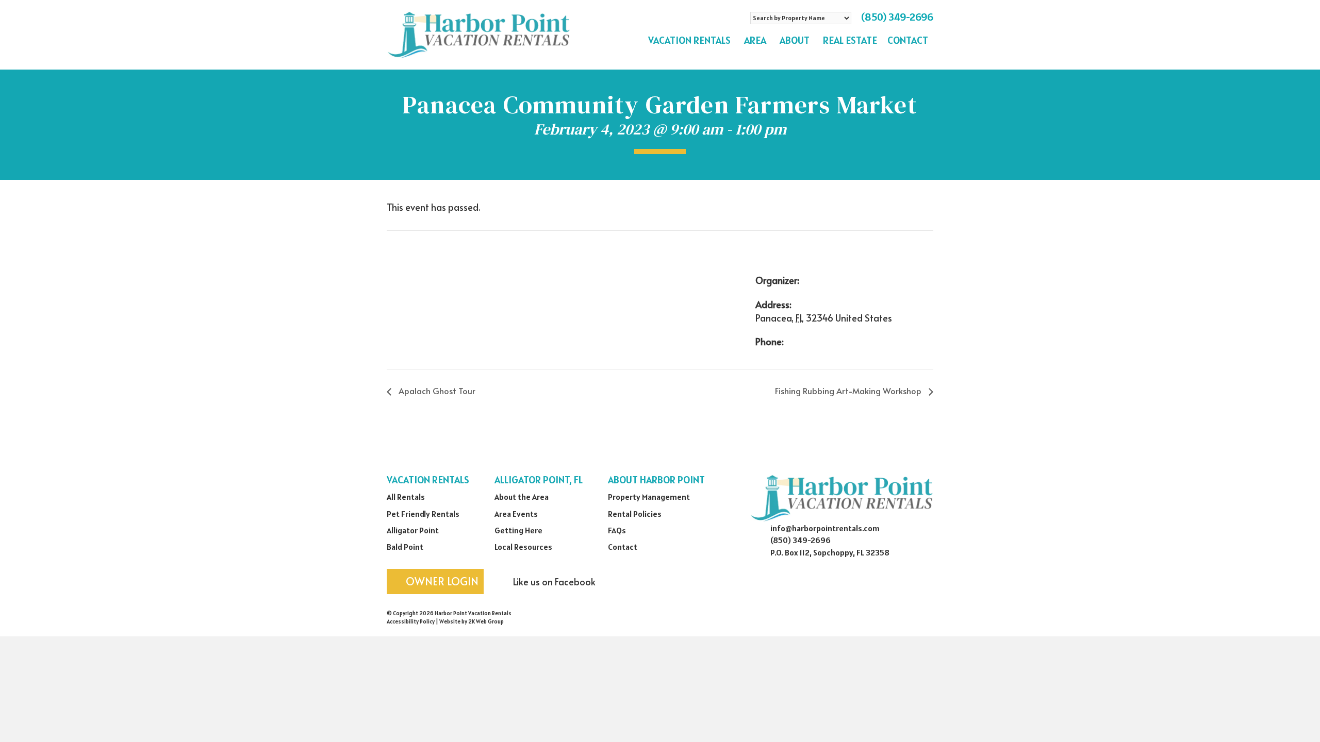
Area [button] (755, 40)
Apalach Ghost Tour (436, 390)
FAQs (617, 530)
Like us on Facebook (553, 581)
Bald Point (405, 547)
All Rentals (406, 497)
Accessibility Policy (411, 621)
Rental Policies (635, 514)
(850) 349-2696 (897, 17)
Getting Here (518, 530)
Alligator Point (413, 530)
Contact (907, 40)
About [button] (795, 40)
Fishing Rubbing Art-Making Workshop (849, 390)
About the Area (521, 497)
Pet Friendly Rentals (423, 514)
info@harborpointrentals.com (825, 528)
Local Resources (523, 547)
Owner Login (440, 581)
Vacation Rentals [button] (689, 40)
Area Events (516, 514)
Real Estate (850, 40)
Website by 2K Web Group (471, 621)
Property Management (649, 497)
